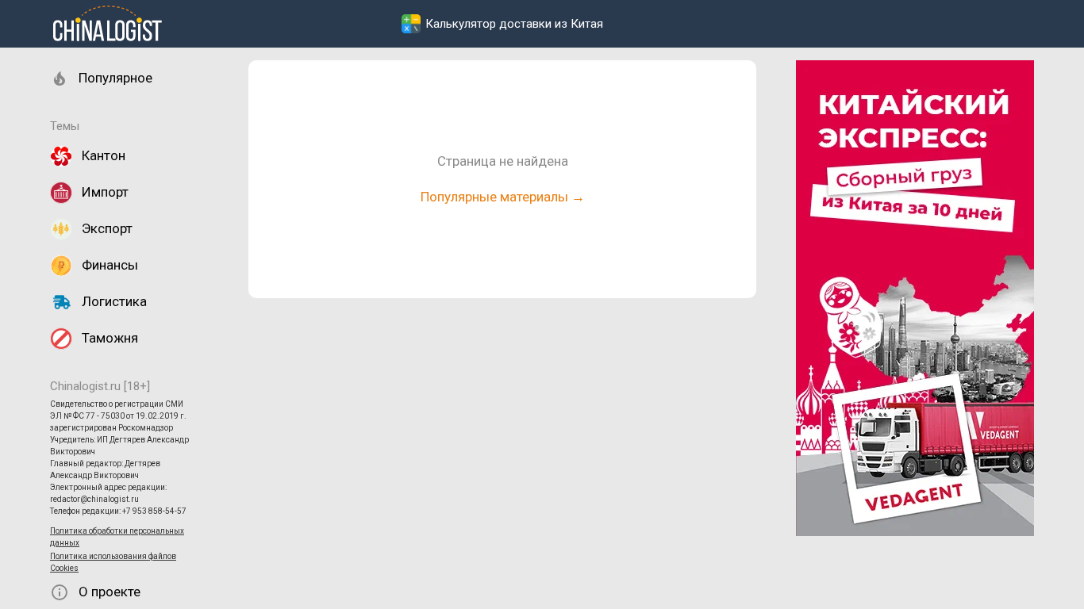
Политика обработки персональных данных (117, 537)
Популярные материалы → (503, 197)
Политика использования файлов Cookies (113, 562)
